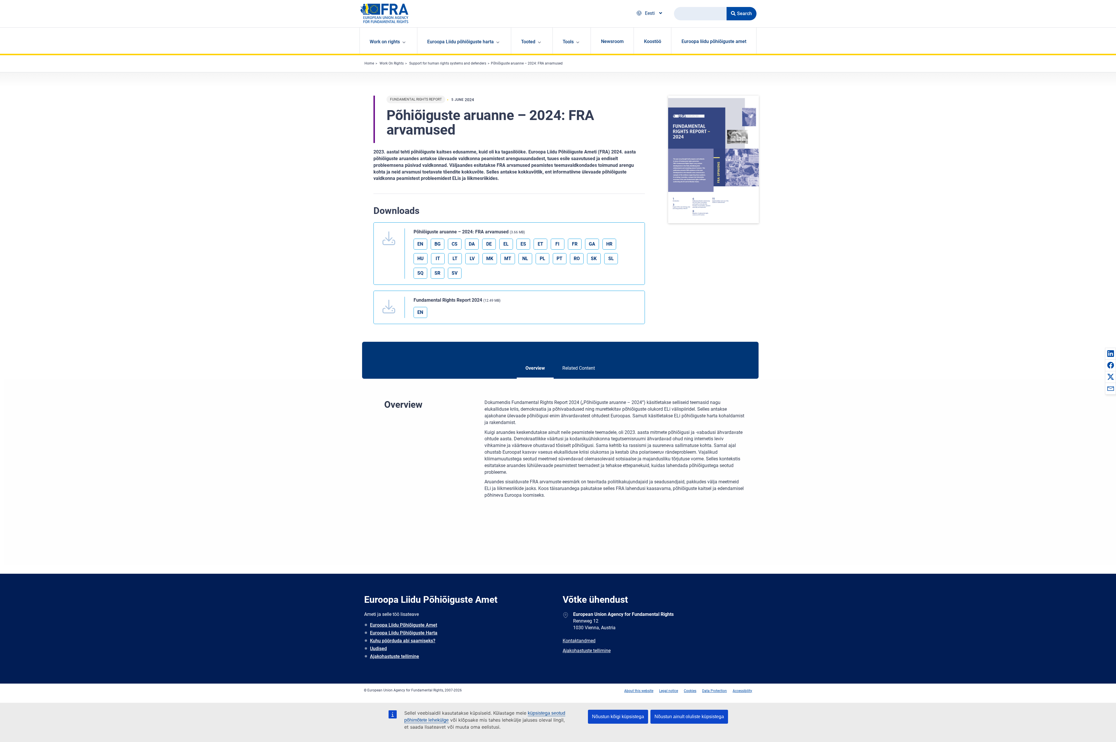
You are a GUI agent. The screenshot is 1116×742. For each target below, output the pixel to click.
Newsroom (612, 41)
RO (577, 258)
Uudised (378, 648)
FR (574, 244)
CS (454, 244)
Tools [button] (568, 41)
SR (437, 273)
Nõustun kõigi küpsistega (618, 716)
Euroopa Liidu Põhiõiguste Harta (403, 633)
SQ (420, 273)
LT (455, 258)
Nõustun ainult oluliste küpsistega (689, 716)
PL (542, 258)
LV (472, 258)
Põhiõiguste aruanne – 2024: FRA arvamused (527, 63)
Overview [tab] (535, 368)
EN (420, 244)
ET (540, 244)
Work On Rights (392, 63)
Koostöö (652, 41)
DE (489, 244)
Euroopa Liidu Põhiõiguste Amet (403, 625)
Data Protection (714, 691)
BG (437, 244)
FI (557, 244)
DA (472, 244)
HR (609, 244)
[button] (1110, 353)
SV (454, 273)
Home (369, 63)
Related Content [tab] (578, 368)
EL (506, 244)
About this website (638, 691)
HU (420, 258)
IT (438, 258)
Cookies (690, 691)
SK (594, 258)
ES (523, 244)
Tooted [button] (528, 41)
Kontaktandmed (579, 640)
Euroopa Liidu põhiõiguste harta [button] (460, 41)
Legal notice (668, 691)
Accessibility (742, 691)
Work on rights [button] (385, 41)
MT (507, 258)
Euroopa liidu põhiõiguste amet (714, 41)
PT (559, 258)
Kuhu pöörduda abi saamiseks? (402, 640)
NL (525, 258)
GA (592, 244)
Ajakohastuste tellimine (394, 656)
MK (489, 258)
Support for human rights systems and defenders (447, 63)
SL (611, 258)
